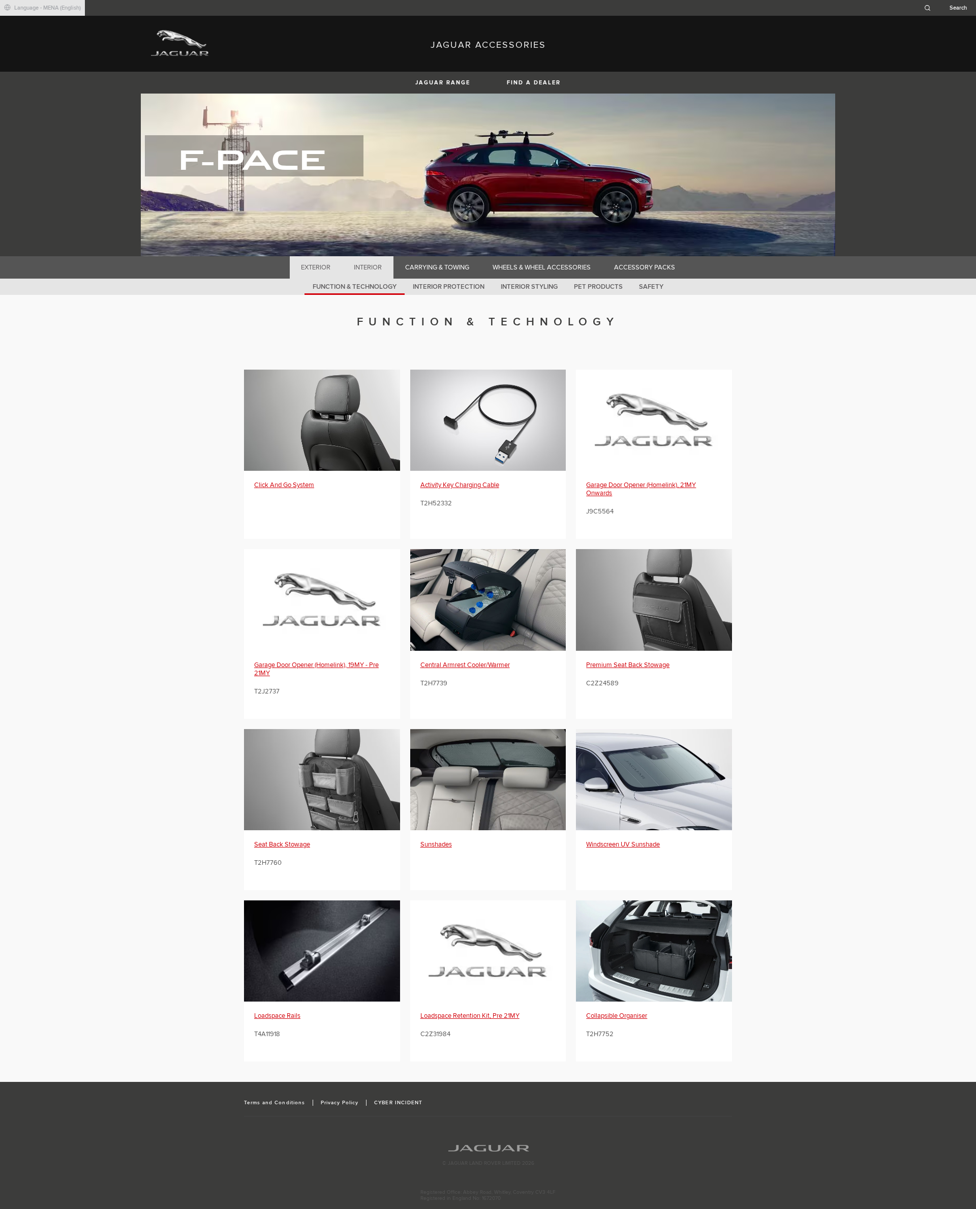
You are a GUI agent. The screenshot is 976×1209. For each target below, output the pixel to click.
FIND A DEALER (534, 82)
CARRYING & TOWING (437, 267)
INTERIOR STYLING (529, 287)
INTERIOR (368, 267)
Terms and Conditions (274, 1103)
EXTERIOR (315, 267)
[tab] (316, 267)
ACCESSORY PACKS (644, 267)
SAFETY (651, 287)
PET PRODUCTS (598, 287)
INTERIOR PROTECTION (448, 287)
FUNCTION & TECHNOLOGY (354, 287)
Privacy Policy (340, 1103)
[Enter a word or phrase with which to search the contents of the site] (948, 8)
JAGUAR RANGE (442, 82)
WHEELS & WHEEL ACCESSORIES (542, 267)
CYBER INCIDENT (398, 1103)
